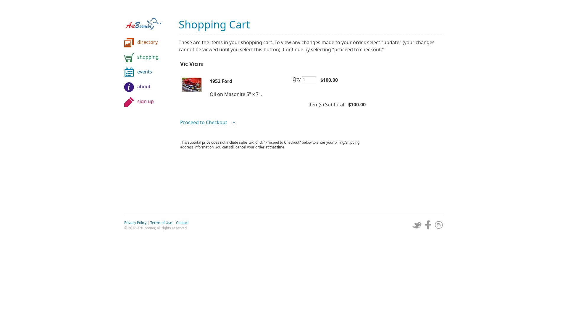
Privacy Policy (135, 222)
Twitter (417, 225)
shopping (148, 57)
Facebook (428, 225)
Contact (182, 222)
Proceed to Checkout (204, 122)
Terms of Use (161, 222)
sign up (145, 101)
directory (147, 42)
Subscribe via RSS (439, 225)
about (144, 86)
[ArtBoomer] (148, 21)
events (144, 71)
